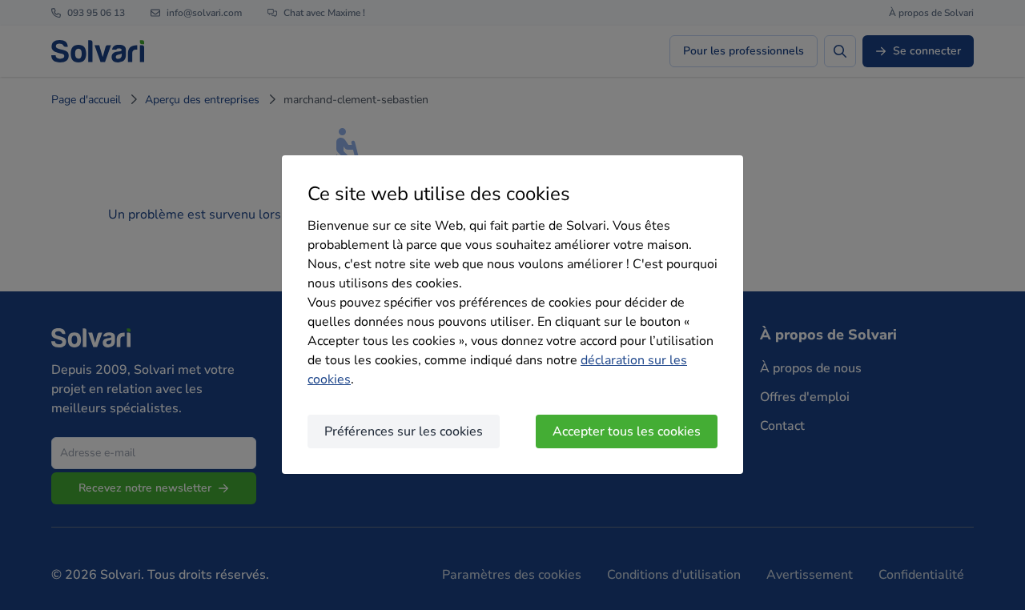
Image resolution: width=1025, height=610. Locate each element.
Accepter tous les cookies (627, 431)
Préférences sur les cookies (403, 431)
